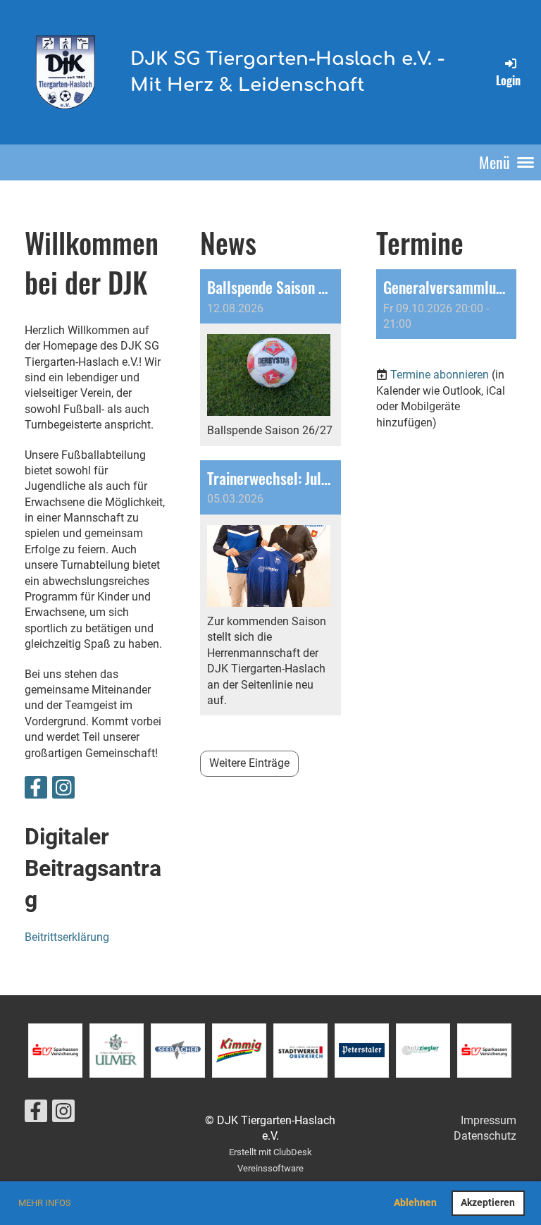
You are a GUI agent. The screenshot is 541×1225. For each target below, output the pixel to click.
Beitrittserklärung (67, 937)
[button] (446, 304)
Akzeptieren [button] (488, 1203)
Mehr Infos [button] (44, 1203)
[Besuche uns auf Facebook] (36, 790)
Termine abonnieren (439, 374)
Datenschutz (485, 1136)
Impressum (488, 1120)
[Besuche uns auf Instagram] (63, 790)
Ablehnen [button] (415, 1203)
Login (508, 80)
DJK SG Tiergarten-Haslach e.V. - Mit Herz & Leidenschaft (287, 71)
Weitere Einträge (249, 763)
